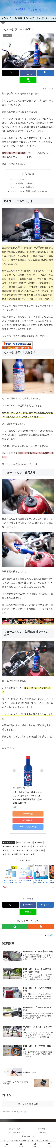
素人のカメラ (14, 1132)
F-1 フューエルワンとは (20, 179)
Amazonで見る (28, 814)
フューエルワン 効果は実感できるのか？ (29, 191)
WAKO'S (40, 842)
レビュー (21, 850)
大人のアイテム (41, 1132)
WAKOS (8, 846)
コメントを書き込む (28, 1104)
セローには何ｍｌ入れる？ (22, 183)
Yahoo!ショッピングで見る (28, 827)
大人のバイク (9, 842)
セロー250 (27, 846)
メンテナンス (9, 850)
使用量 (41, 850)
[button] (50, 646)
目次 (24, 173)
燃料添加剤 (17, 854)
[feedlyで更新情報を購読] (15, 926)
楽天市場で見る (28, 820)
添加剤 (7, 854)
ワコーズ (32, 850)
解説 (27, 854)
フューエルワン (40, 846)
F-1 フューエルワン (26, 842)
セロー (17, 846)
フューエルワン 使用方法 (22, 187)
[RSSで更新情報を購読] (41, 926)
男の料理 (41, 1129)
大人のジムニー (28, 1136)
